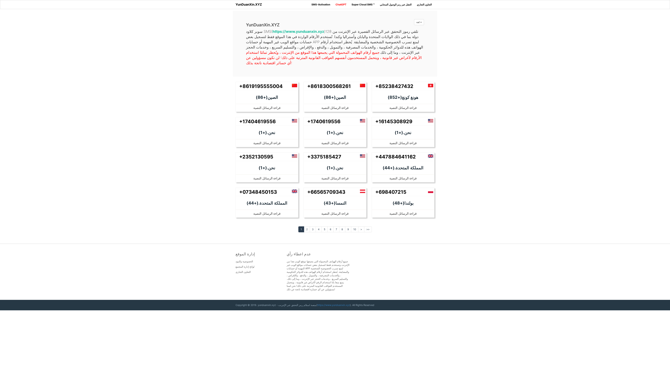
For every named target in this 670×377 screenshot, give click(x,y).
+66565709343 (326, 192)
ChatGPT (341, 4)
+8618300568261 (329, 86)
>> (368, 229)
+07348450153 (258, 192)
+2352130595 (256, 157)
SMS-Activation (320, 4)
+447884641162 (395, 157)
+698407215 (390, 192)
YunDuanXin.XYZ (249, 4)
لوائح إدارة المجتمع (245, 266)
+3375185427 (324, 157)
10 (354, 229)
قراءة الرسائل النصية (267, 108)
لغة (418, 22)
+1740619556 (323, 121)
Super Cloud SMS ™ (363, 4)
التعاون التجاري (424, 4)
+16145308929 (393, 121)
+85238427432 (394, 86)
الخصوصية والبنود (244, 261)
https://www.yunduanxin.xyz (333, 305)
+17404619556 (257, 121)
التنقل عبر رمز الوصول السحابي (396, 4)
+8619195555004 (261, 86)
